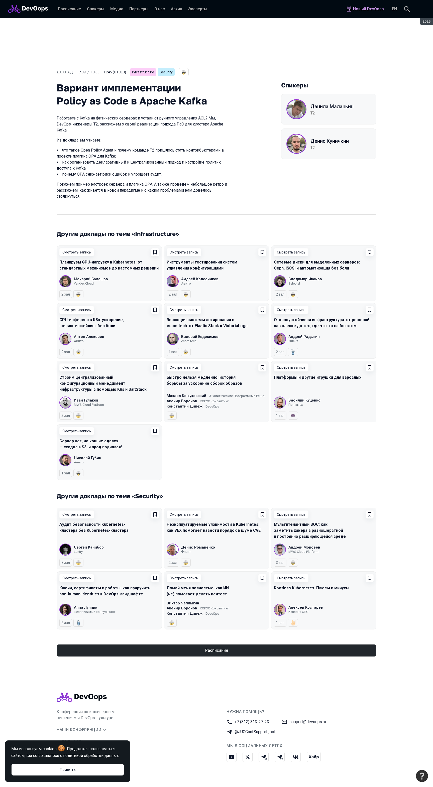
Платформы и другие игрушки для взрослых (317, 377)
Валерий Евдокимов (199, 337)
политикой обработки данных (91, 755)
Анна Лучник (85, 607)
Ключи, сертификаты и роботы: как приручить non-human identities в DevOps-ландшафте (104, 591)
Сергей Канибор (89, 547)
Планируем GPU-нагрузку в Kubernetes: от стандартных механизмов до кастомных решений (109, 265)
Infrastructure (143, 72)
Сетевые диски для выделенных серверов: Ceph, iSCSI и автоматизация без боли (317, 265)
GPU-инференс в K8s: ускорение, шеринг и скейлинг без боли (91, 322)
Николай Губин (87, 458)
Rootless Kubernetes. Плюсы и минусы (311, 588)
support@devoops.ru (307, 721)
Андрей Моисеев (304, 547)
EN (394, 9)
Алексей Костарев (305, 607)
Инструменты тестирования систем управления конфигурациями (202, 265)
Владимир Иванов (305, 279)
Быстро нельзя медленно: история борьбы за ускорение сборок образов (204, 380)
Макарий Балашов (91, 279)
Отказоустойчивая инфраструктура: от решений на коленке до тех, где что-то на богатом (321, 322)
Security (166, 72)
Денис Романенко (198, 547)
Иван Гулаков (86, 400)
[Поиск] (407, 9)
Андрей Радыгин (304, 337)
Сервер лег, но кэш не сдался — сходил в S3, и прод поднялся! (90, 444)
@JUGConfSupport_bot (255, 731)
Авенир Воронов (182, 401)
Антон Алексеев (89, 337)
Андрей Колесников (199, 279)
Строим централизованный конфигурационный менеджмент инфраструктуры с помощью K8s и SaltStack (103, 383)
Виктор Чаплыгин (183, 603)
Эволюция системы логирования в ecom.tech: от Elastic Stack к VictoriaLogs (207, 322)
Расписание (216, 650)
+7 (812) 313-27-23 (252, 721)
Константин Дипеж (184, 406)
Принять (68, 769)
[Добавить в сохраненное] (155, 252)
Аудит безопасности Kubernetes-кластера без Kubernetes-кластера (94, 527)
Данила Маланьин (332, 106)
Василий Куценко (304, 400)
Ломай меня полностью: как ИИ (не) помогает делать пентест (198, 591)
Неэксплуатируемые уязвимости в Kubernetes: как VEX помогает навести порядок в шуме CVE (214, 527)
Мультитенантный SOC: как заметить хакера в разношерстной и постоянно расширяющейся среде (310, 530)
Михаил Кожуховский (186, 396)
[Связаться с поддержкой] (422, 776)
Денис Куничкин (329, 141)
